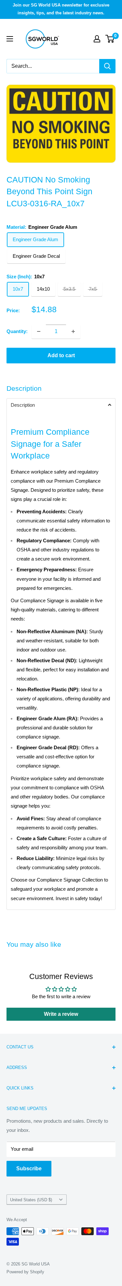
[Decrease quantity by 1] (39, 331)
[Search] (107, 66)
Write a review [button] (61, 1014)
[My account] (97, 38)
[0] (110, 39)
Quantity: (17, 331)
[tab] (61, 404)
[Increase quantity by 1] (73, 331)
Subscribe (29, 1168)
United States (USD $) (31, 1199)
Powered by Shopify (25, 1271)
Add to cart (61, 355)
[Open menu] (10, 38)
